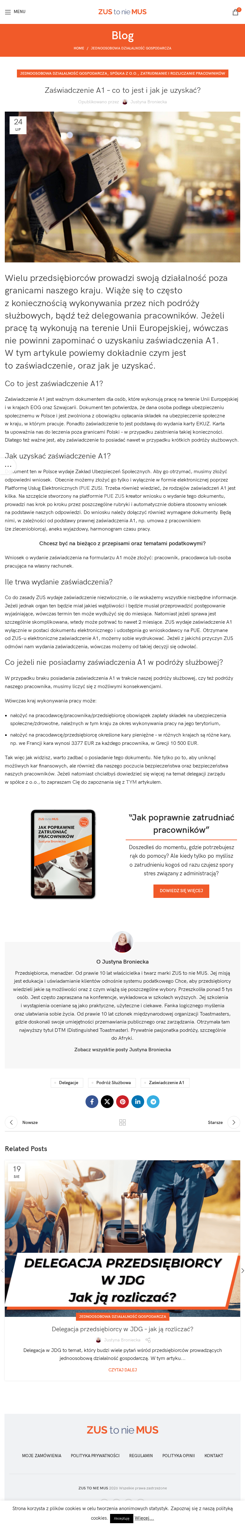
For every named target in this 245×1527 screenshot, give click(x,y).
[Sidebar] (8, 466)
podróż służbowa (113, 1082)
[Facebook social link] (91, 1101)
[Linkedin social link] (137, 1101)
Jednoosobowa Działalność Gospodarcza (131, 48)
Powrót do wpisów (122, 1122)
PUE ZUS (114, 496)
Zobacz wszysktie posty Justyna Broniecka (122, 1050)
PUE (85, 488)
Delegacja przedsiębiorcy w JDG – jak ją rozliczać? (122, 1329)
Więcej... (144, 1518)
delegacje (68, 1082)
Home (79, 48)
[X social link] (107, 1101)
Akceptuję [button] (122, 1518)
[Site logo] (122, 12)
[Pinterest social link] (122, 1101)
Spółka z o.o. (123, 73)
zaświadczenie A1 (166, 1082)
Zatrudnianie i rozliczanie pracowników (182, 73)
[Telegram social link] (153, 1101)
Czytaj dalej (122, 1370)
